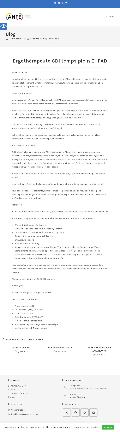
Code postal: (20, 313)
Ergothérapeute (21, 347)
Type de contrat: (22, 306)
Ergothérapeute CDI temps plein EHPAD (42, 39)
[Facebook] (76, 412)
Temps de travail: (23, 321)
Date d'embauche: (23, 317)
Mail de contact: (22, 328)
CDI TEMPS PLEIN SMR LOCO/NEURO (98, 349)
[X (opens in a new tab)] (55, 3)
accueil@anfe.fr (77, 397)
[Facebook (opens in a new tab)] (59, 3)
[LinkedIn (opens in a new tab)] (65, 3)
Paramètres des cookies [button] (86, 427)
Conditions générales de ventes (24, 414)
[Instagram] (84, 412)
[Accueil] (7, 39)
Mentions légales (18, 410)
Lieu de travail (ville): (24, 309)
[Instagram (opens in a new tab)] (62, 3)
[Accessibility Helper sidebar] (3, 26)
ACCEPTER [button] (108, 427)
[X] (67, 412)
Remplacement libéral (59, 347)
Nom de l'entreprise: (24, 324)
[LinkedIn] (93, 412)
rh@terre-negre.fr (38, 328)
